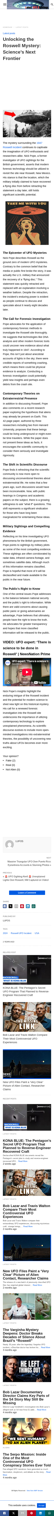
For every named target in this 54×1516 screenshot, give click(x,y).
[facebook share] (5, 906)
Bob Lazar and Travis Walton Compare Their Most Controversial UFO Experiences (25, 1038)
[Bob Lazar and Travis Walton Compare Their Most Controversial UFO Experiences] (27, 1017)
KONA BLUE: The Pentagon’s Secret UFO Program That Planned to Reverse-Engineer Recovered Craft (26, 991)
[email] (22, 1513)
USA (37, 933)
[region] (27, 83)
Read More (23, 1161)
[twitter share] (10, 906)
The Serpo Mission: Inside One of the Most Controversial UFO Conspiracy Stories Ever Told (27, 1459)
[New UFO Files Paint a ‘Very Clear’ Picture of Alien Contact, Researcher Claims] (27, 1064)
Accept (41, 1505)
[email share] (16, 906)
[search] (52, 4)
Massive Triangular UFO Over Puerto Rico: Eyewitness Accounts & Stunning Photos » (29, 863)
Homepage (7, 27)
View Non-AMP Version (35, 1490)
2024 (5, 933)
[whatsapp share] (33, 906)
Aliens (6, 1447)
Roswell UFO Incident (21, 933)
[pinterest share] (22, 906)
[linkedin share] (28, 906)
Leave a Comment (27, 892)
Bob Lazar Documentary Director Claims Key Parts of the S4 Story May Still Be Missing (26, 1397)
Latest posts (22, 27)
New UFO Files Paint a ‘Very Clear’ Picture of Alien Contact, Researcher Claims (24, 1086)
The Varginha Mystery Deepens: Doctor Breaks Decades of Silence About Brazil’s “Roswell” (24, 1335)
